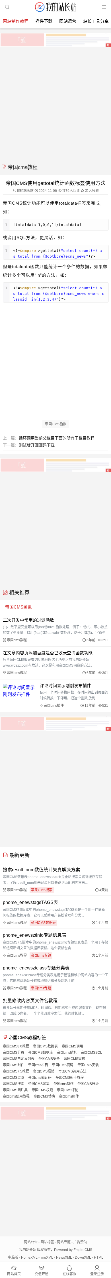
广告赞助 (80, 1242)
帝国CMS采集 (39, 1084)
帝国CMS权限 (42, 1090)
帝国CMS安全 (49, 1059)
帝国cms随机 (67, 1053)
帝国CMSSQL (91, 1053)
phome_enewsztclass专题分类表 (36, 967)
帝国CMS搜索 (13, 1084)
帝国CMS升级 (88, 1084)
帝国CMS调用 (72, 1046)
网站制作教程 (15, 21)
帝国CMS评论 (67, 1090)
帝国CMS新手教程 (70, 1078)
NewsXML (64, 1257)
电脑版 (13, 1257)
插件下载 (43, 21)
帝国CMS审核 (74, 1059)
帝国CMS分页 (13, 1053)
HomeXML (29, 1257)
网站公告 (31, 1242)
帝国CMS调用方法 (72, 1071)
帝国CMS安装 (88, 1065)
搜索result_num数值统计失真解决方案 (41, 869)
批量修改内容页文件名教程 (30, 1000)
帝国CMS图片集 (15, 1090)
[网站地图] (104, 7)
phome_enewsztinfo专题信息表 (34, 935)
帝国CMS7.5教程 (16, 1071)
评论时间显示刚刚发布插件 (65, 685)
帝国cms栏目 (38, 1065)
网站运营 (67, 21)
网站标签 (47, 1242)
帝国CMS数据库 (40, 1053)
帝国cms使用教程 (16, 1096)
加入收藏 (91, 191)
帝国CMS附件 (13, 1065)
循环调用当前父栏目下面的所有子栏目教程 (56, 438)
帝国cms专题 (41, 956)
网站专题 (64, 1242)
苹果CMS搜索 (41, 890)
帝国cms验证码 (40, 1078)
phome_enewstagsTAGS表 (30, 902)
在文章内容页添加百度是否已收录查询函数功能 (47, 652)
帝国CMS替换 (44, 1096)
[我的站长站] (55, 12)
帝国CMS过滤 (13, 1078)
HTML (98, 1257)
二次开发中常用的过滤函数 (28, 620)
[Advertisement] (55, 103)
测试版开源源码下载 (37, 445)
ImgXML (46, 1257)
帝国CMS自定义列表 (18, 1059)
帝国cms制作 (63, 1084)
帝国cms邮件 (69, 1096)
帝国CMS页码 (62, 1065)
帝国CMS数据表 (43, 923)
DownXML (83, 1257)
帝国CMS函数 (55, 424)
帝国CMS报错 (43, 1071)
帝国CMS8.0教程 (16, 1046)
